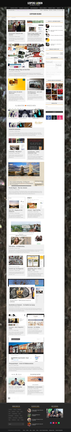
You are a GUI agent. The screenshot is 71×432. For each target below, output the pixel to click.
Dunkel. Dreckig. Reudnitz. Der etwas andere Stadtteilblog (34, 34)
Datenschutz (34, 430)
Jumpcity (48, 67)
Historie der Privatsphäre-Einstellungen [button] (44, 430)
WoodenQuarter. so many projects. (35, 387)
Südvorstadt (21, 417)
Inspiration (13, 411)
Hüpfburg (52, 67)
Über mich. (55, 10)
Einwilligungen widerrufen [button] (51, 430)
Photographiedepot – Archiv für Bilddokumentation (21, 363)
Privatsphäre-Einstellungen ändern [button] (59, 430)
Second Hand (15, 417)
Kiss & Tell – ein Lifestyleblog (15, 387)
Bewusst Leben (51, 8)
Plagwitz (10, 417)
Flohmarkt (49, 62)
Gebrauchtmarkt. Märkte (50, 65)
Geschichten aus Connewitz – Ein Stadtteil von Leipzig (22, 305)
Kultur (21, 411)
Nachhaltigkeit (11, 415)
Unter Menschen (34, 8)
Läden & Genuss (43, 8)
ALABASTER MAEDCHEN (14, 129)
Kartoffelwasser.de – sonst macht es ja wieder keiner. (35, 92)
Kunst (9, 413)
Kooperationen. (46, 10)
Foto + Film (11, 330)
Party (21, 415)
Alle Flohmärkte (53, 72)
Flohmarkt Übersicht (58, 62)
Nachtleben (16, 415)
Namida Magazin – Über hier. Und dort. (18, 188)
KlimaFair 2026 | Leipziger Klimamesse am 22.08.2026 (37, 410)
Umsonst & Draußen (23, 8)
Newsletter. (51, 10)
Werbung (30, 430)
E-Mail (47, 106)
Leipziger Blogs (12, 36)
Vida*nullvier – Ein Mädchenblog (16, 246)
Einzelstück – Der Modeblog (34, 327)
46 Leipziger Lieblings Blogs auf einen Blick (19, 69)
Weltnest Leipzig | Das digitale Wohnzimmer (15, 92)
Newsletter (27, 430)
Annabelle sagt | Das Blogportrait (16, 268)
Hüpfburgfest (48, 76)
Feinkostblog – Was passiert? (15, 151)
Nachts (58, 8)
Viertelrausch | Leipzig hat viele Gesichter (16, 34)
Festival (58, 65)
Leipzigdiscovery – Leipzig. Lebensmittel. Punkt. (33, 152)
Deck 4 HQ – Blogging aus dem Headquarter (15, 210)
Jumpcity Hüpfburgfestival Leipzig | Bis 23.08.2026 (37, 424)
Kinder (18, 411)
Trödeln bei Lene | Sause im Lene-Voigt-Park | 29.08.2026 (24, 10)
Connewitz (10, 409)
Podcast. (41, 10)
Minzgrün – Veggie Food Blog (34, 210)
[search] (61, 53)
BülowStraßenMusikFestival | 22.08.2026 (36, 415)
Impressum (37, 430)
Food (9, 411)
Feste (57, 67)
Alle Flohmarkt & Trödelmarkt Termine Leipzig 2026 (37, 420)
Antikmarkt (59, 72)
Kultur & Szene (14, 8)
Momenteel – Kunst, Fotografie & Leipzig (16, 327)
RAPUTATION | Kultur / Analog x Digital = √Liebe (35, 269)
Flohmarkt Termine (50, 74)
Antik (47, 72)
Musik (19, 413)
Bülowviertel (57, 74)
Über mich (24, 430)
